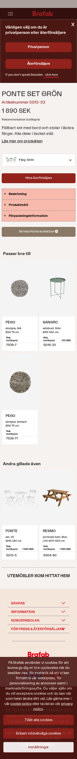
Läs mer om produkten (22, 141)
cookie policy (21, 704)
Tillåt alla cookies (39, 720)
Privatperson (38, 47)
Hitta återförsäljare (38, 178)
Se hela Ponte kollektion (37, 231)
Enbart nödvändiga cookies (38, 733)
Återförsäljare (38, 63)
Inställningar (38, 747)
